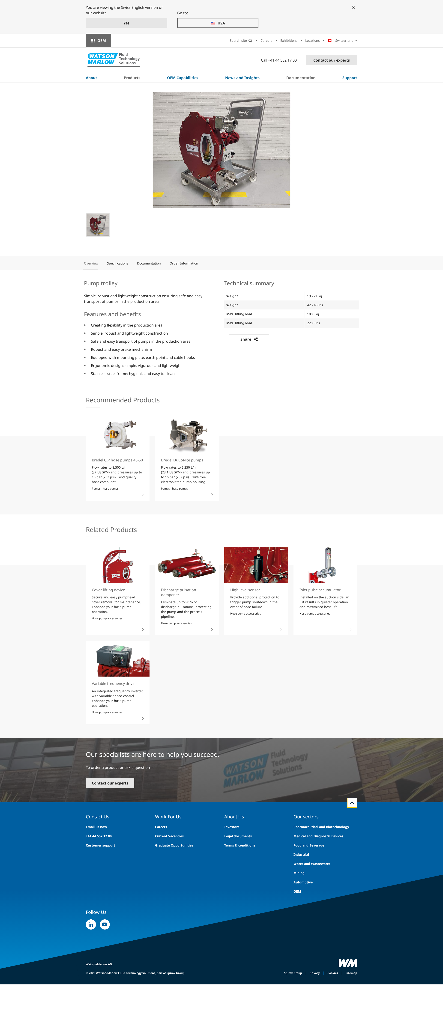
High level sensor (245, 589)
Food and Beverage (308, 845)
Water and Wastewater (311, 864)
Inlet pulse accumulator (320, 589)
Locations (312, 40)
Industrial (301, 854)
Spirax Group (293, 973)
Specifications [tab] (117, 263)
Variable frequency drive (113, 683)
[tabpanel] (221, 327)
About (91, 77)
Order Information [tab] (184, 263)
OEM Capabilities (182, 77)
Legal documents (238, 836)
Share (245, 339)
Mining (299, 873)
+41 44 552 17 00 (99, 836)
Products (132, 77)
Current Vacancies (169, 836)
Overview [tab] (91, 263)
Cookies (332, 973)
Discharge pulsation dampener (178, 592)
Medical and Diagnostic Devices (318, 836)
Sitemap (351, 973)
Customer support (100, 845)
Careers (266, 40)
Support (349, 77)
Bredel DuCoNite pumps (182, 460)
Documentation (301, 77)
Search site (238, 40)
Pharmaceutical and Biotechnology (321, 827)
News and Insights (242, 77)
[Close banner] (353, 7)
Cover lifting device (108, 589)
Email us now (96, 827)
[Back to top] (352, 803)
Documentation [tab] (149, 263)
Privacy (315, 973)
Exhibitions (288, 40)
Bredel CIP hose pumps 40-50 (117, 460)
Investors (231, 827)
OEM (101, 40)
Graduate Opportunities (174, 845)
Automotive (303, 882)
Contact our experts (331, 60)
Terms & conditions (239, 845)
